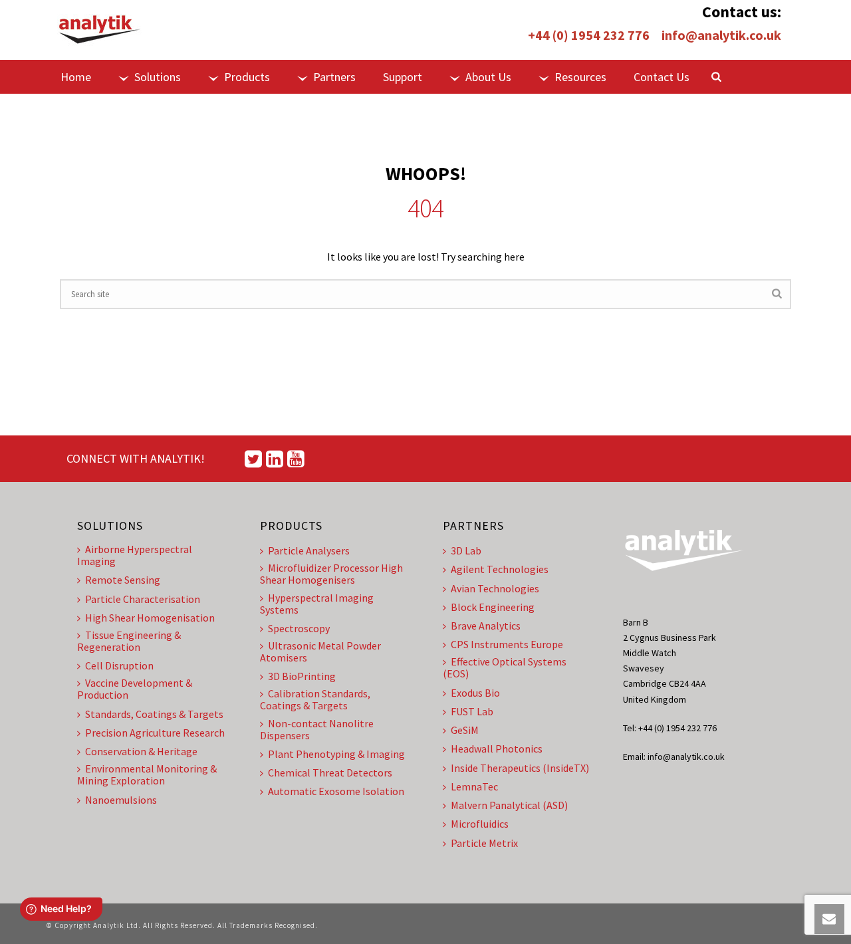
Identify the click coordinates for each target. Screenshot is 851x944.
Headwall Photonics (497, 749)
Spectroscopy (299, 628)
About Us (488, 76)
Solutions (157, 76)
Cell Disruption (119, 665)
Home (76, 76)
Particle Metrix (484, 843)
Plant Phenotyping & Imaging (336, 754)
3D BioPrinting (302, 676)
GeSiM (465, 730)
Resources (580, 76)
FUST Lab (472, 711)
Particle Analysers (309, 550)
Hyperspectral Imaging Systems (317, 604)
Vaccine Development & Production (134, 689)
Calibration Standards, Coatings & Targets (315, 699)
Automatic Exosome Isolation (336, 791)
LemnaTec (474, 786)
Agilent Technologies (499, 569)
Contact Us (661, 76)
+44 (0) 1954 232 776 (589, 35)
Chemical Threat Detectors (330, 772)
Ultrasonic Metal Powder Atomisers (320, 651)
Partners (334, 76)
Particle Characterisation (142, 599)
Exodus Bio (475, 693)
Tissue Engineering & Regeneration (129, 641)
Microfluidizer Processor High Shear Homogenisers (331, 574)
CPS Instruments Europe (507, 644)
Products (247, 76)
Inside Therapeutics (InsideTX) (520, 768)
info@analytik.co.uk (721, 35)
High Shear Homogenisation (150, 618)
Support (402, 76)
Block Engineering (493, 607)
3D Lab (466, 550)
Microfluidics (480, 824)
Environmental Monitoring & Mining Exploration (147, 774)
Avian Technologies (495, 588)
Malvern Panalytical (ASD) (509, 805)
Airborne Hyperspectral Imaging (134, 555)
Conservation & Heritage (141, 751)
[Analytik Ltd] (100, 30)
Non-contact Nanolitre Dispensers (317, 729)
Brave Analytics (486, 626)
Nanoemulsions (121, 800)
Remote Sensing (122, 580)
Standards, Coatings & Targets (154, 714)
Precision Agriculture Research (155, 733)
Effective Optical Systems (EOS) (504, 667)
